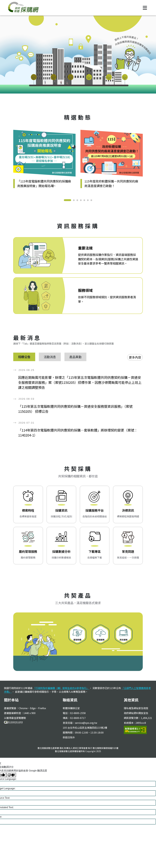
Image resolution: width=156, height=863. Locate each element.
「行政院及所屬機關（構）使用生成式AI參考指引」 (61, 688)
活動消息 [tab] (50, 357)
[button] (67, 200)
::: (15, 110)
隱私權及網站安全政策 (136, 708)
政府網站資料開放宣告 (136, 713)
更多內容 (135, 357)
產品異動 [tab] (75, 357)
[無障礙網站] (135, 729)
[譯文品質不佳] (11, 775)
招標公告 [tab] (24, 357)
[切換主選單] (145, 8)
